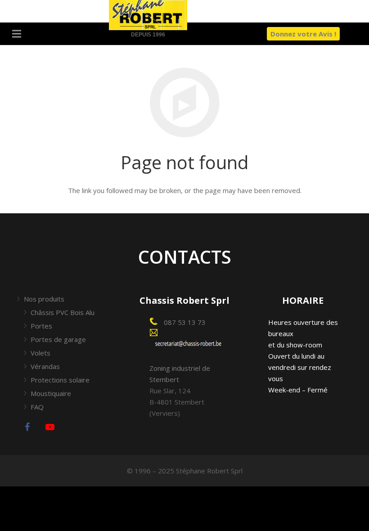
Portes (41, 325)
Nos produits (44, 298)
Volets (40, 352)
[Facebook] (27, 427)
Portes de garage (58, 339)
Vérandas (45, 366)
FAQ (37, 406)
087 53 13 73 (184, 322)
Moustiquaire (51, 393)
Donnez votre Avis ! (303, 33)
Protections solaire (60, 379)
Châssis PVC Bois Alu (62, 312)
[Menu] (17, 33)
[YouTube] (50, 427)
